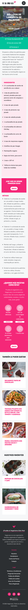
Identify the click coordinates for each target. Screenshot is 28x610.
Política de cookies (14, 578)
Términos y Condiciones (14, 571)
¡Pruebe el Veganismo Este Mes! (14, 530)
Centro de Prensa (14, 559)
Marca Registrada (14, 584)
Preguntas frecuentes (14, 573)
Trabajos (14, 561)
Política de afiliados (14, 576)
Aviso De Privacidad (14, 581)
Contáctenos (14, 556)
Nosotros (14, 553)
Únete (14, 189)
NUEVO (8, 322)
